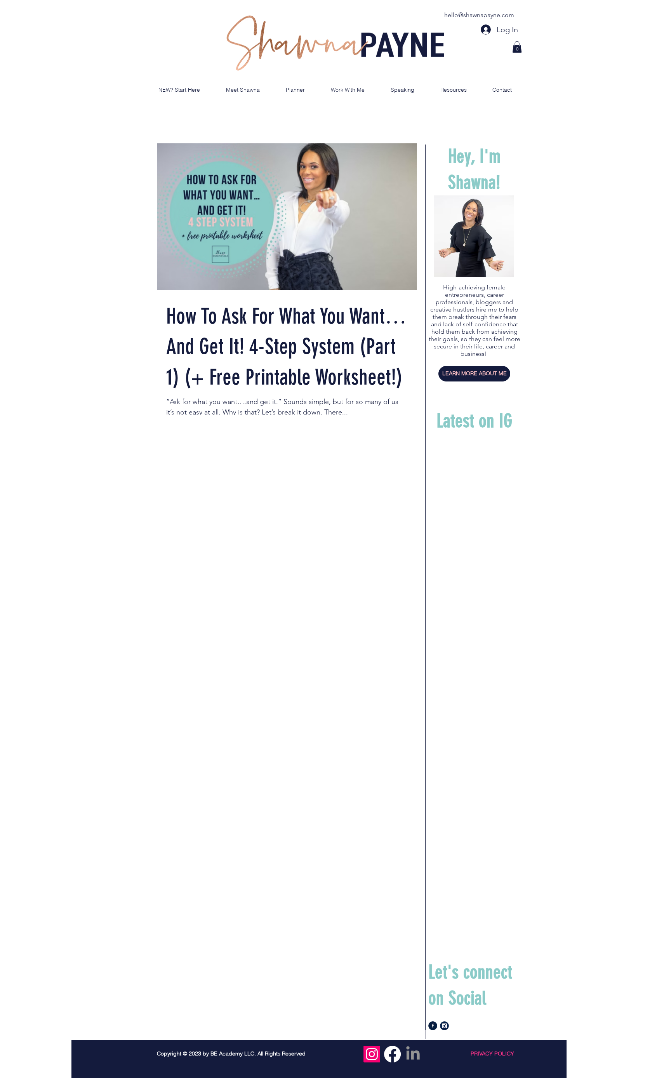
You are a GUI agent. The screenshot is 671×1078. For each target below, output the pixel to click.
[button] (517, 47)
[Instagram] (371, 1054)
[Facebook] (392, 1054)
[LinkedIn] (413, 1054)
